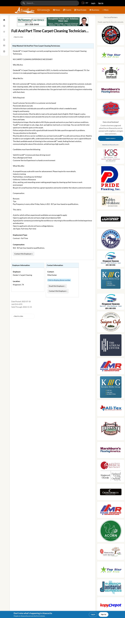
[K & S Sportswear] (111, 156)
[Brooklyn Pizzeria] (111, 430)
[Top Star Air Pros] (111, 55)
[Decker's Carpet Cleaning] (111, 109)
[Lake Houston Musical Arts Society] (111, 471)
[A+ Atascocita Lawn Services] (111, 552)
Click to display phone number (59, 280)
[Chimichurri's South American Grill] (111, 493)
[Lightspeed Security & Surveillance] (111, 220)
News (57, 10)
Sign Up (100, 3)
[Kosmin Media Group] (111, 279)
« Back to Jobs (18, 37)
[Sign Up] (4, 31)
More (106, 10)
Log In (93, 3)
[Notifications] (4, 39)
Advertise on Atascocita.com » (110, 144)
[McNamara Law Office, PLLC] (52, 21)
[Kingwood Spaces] (111, 259)
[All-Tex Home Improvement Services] (111, 409)
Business (95, 10)
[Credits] (4, 51)
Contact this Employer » (23, 254)
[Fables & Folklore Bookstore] (111, 202)
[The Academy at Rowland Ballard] (111, 73)
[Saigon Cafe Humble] (111, 322)
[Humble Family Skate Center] (111, 35)
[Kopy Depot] (111, 606)
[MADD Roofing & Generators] (111, 367)
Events (68, 10)
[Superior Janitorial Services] (111, 588)
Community (45, 10)
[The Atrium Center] (111, 346)
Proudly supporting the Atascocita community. (111, 22)
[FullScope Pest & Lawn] (111, 240)
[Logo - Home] (24, 10)
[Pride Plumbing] (111, 179)
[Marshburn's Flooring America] (111, 91)
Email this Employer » (57, 286)
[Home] (4, 19)
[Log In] (4, 25)
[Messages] (4, 45)
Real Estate (81, 10)
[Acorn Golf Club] (111, 531)
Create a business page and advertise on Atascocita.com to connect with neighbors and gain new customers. (111, 130)
